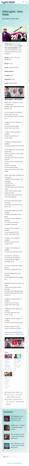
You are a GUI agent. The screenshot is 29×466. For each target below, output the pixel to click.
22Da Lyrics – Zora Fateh (14, 394)
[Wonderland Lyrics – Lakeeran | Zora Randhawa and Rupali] (8, 356)
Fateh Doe (13, 57)
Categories (19, 463)
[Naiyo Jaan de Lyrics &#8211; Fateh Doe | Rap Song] (17, 356)
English (6, 456)
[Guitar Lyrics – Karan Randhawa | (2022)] (8, 374)
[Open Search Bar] (23, 2)
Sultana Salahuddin (12, 19)
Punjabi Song (11, 392)
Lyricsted (8, 2)
